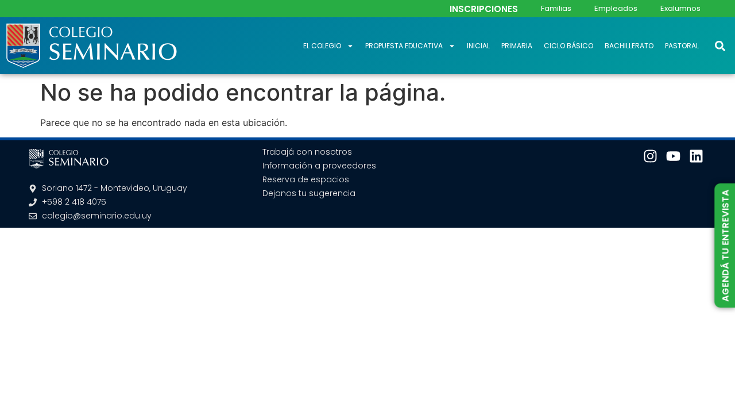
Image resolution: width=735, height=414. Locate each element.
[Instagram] (650, 156)
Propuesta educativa (404, 46)
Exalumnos (680, 8)
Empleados (615, 8)
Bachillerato (629, 46)
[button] (719, 45)
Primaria (516, 46)
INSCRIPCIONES (484, 9)
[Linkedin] (696, 156)
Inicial (478, 46)
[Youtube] (673, 156)
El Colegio (322, 46)
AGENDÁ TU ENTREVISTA (724, 245)
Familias (556, 8)
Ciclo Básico (568, 46)
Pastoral (682, 46)
